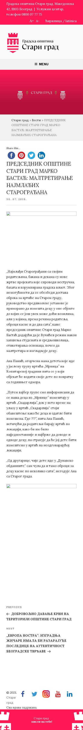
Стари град (20, 120)
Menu (44, 64)
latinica (71, 21)
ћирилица (54, 21)
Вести (36, 120)
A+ (32, 20)
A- (37, 21)
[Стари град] (33, 53)
